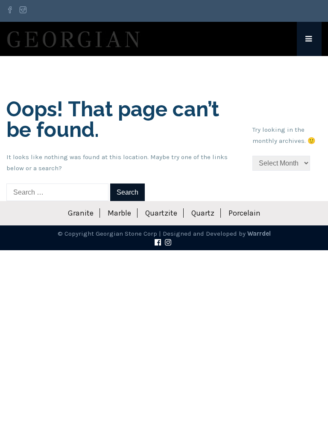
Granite (81, 213)
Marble (119, 213)
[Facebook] (11, 10)
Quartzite (161, 213)
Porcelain (244, 213)
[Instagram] (23, 10)
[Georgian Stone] (73, 39)
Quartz (202, 213)
